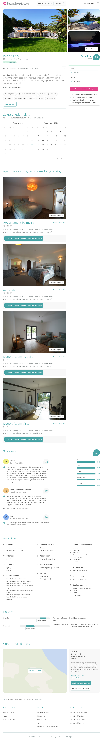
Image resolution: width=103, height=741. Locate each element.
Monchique (42, 3)
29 (27, 149)
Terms (61, 737)
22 (27, 145)
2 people (58, 3)
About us (6, 716)
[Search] (64, 3)
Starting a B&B (41, 719)
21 (23, 145)
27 (19, 149)
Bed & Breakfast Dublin (77, 716)
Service (79, 484)
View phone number (78, 675)
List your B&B (41, 716)
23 (32, 145)
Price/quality (81, 478)
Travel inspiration (9, 719)
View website (75, 678)
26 (14, 149)
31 (5, 154)
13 (19, 140)
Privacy (53, 737)
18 (10, 145)
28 (23, 149)
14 (23, 140)
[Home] (4, 699)
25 (10, 149)
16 (32, 140)
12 (14, 140)
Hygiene (79, 466)
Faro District (19, 59)
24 (5, 149)
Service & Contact (9, 712)
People (72, 77)
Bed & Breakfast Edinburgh (79, 712)
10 (5, 140)
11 (10, 140)
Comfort (79, 460)
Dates (50, 3)
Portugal (27, 59)
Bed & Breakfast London (78, 719)
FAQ (38, 723)
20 (19, 145)
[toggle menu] (97, 3)
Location (79, 472)
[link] (16, 3)
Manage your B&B (43, 712)
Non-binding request (10, 62)
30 (32, 149)
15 (27, 140)
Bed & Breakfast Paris (77, 723)
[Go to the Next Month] (64, 123)
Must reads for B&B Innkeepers (47, 727)
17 (5, 145)
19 (14, 145)
